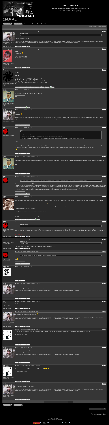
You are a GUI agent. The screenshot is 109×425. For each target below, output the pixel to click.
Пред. (9, 20)
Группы (73, 10)
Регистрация (78, 10)
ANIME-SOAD (8, 19)
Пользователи (68, 10)
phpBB (52, 419)
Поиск (63, 10)
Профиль (61, 11)
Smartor (57, 418)
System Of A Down (45, 23)
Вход (81, 11)
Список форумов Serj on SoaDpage (32, 23)
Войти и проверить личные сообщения (71, 11)
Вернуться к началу (7, 46)
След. (16, 20)
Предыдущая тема (93, 26)
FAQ (60, 10)
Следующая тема (102, 26)
